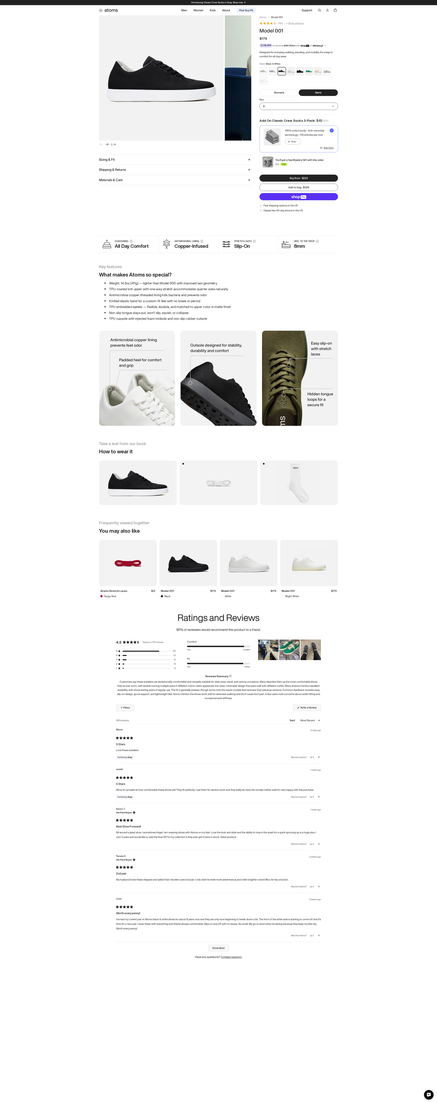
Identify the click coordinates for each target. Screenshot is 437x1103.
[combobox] (293, 141)
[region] (289, 650)
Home (262, 17)
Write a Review (296, 23)
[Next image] (107, 144)
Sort (293, 720)
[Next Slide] (318, 650)
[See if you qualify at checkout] (325, 45)
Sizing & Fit (107, 159)
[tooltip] (230, 676)
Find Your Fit (246, 10)
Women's (279, 92)
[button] (146, 651)
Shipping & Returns (112, 169)
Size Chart (329, 147)
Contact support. (231, 957)
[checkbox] (298, 139)
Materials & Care (111, 180)
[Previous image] (101, 144)
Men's (318, 92)
